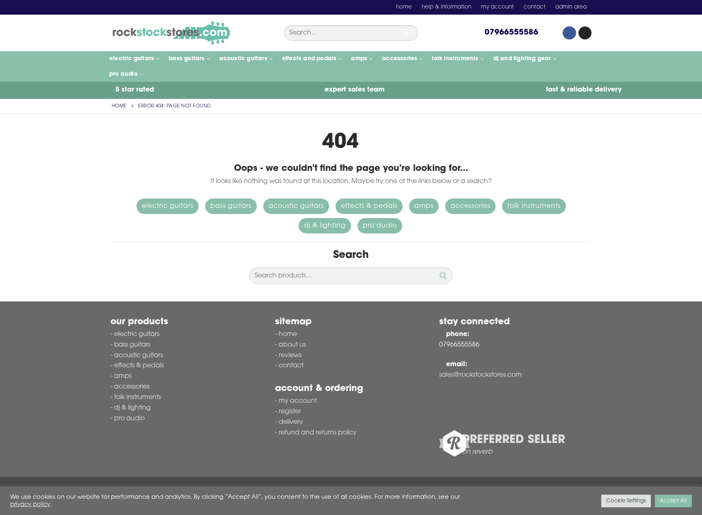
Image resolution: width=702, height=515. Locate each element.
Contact (291, 365)
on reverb (477, 452)
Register (290, 411)
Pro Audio (380, 226)
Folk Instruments (534, 206)
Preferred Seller (513, 440)
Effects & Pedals (369, 206)
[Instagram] (585, 32)
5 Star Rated (133, 90)
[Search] (443, 275)
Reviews (290, 355)
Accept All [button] (673, 501)
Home (119, 106)
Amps (423, 206)
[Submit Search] (405, 32)
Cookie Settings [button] (626, 501)
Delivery (291, 422)
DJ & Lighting (325, 226)
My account (298, 401)
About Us (292, 345)
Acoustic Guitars (296, 206)
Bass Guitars (230, 206)
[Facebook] (569, 32)
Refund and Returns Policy (318, 433)
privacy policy (30, 505)
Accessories (470, 206)
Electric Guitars (167, 206)
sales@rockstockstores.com (480, 375)
